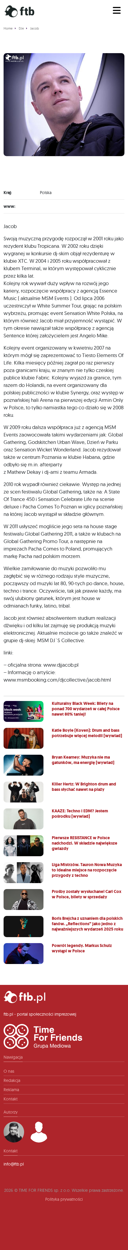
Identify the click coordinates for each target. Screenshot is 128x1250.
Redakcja (12, 1080)
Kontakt (11, 1099)
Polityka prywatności (64, 1199)
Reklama (11, 1089)
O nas (9, 1071)
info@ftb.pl (14, 1164)
